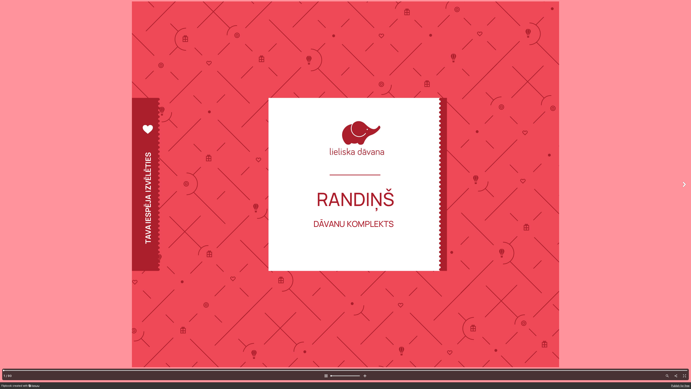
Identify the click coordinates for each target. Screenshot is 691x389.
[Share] (675, 375)
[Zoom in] (365, 375)
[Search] (667, 375)
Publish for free (680, 385)
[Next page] (684, 191)
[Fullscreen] (684, 375)
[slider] (345, 376)
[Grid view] (326, 375)
